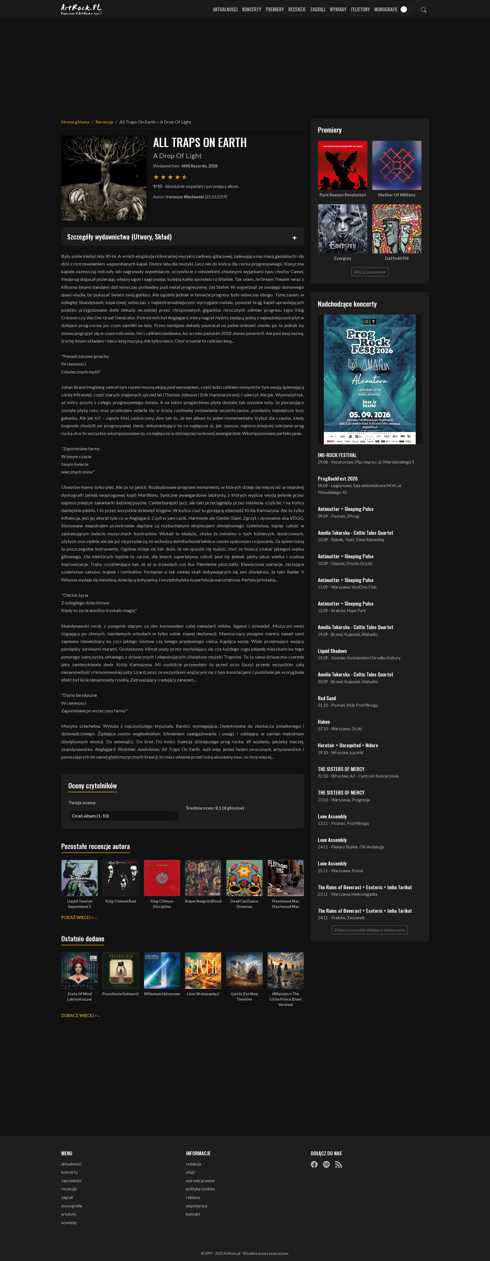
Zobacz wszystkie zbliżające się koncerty (369, 929)
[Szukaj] (424, 9)
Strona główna (75, 121)
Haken (324, 721)
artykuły (68, 1214)
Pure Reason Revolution (343, 194)
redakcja (193, 1164)
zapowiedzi (71, 1180)
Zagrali (317, 9)
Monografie (386, 9)
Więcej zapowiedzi (370, 271)
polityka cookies (200, 1188)
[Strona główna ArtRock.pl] (81, 9)
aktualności (71, 1164)
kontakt (193, 1214)
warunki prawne (200, 1180)
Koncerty (251, 9)
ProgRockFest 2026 (338, 478)
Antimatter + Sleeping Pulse (345, 508)
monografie (71, 1205)
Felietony (360, 9)
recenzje (69, 1188)
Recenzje (297, 9)
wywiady (69, 1222)
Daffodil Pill (397, 258)
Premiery (275, 9)
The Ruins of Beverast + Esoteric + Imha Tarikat (365, 887)
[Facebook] (314, 1164)
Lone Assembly (332, 816)
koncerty (69, 1172)
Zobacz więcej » (79, 1015)
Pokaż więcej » (77, 917)
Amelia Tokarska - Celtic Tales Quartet (355, 532)
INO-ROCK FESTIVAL (337, 454)
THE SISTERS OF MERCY (341, 768)
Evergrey (342, 258)
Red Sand (327, 698)
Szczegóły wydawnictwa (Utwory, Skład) (119, 236)
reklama (193, 1197)
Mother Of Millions (396, 194)
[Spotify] (326, 1164)
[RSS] (338, 1164)
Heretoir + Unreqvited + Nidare (348, 745)
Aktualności (225, 9)
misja (190, 1172)
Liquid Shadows (332, 650)
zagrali (67, 1197)
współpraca (196, 1205)
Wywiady (338, 9)
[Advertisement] (245, 65)
